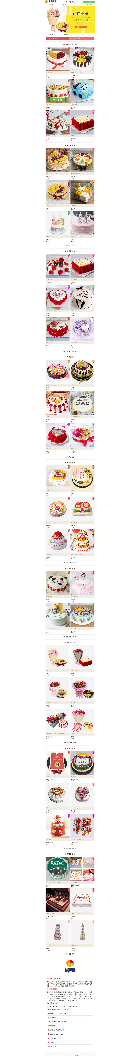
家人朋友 (89, 5)
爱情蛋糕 (76, 5)
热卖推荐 (51, 5)
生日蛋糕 (63, 5)
